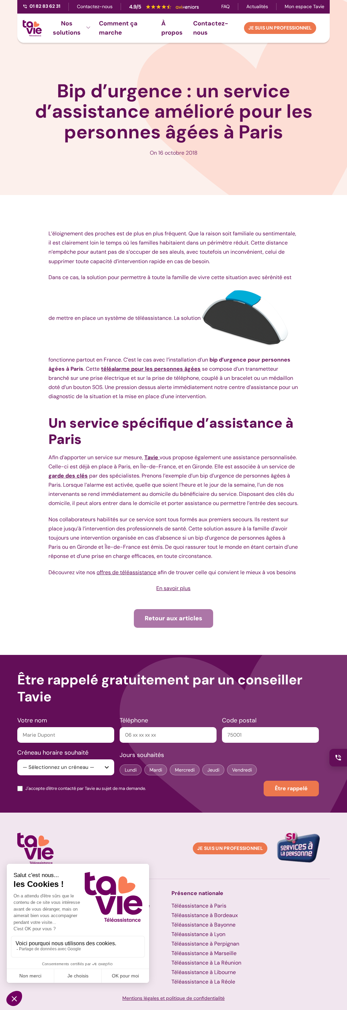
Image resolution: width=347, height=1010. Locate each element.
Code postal (239, 720)
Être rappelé (291, 788)
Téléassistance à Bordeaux (204, 915)
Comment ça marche (118, 28)
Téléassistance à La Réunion (206, 962)
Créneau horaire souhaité (52, 753)
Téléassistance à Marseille (204, 953)
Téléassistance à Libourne (203, 972)
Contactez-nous (95, 6)
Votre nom (32, 720)
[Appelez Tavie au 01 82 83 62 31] (338, 757)
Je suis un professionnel (280, 28)
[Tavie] (32, 28)
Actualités (257, 6)
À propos (172, 28)
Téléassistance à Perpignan (205, 943)
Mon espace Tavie (304, 6)
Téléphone (134, 720)
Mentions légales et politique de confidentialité (173, 998)
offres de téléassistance (126, 572)
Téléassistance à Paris (198, 905)
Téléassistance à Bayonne (203, 924)
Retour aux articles (173, 618)
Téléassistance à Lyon (198, 934)
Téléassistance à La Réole (203, 981)
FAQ (225, 6)
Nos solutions (67, 28)
